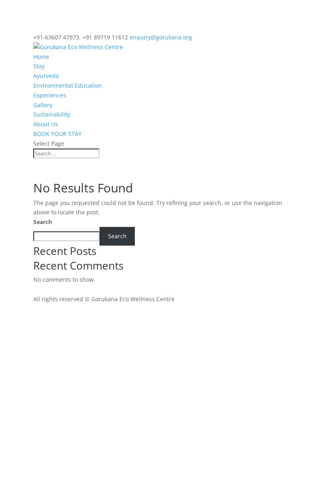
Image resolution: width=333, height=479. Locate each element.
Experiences (49, 95)
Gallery (42, 105)
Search (42, 222)
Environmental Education (67, 85)
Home (41, 56)
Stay (39, 66)
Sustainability (51, 114)
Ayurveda (46, 76)
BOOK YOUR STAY (57, 134)
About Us (45, 124)
